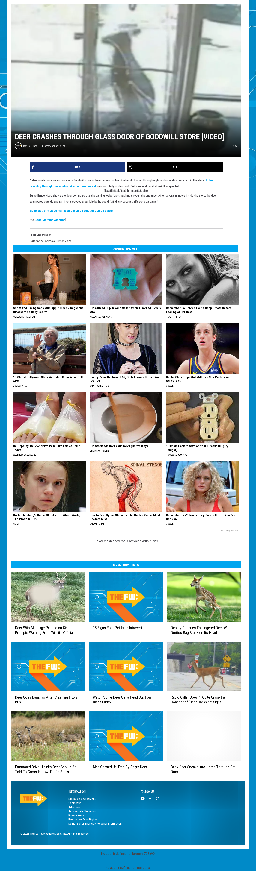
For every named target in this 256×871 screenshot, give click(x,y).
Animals (50, 240)
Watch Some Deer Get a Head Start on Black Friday (122, 699)
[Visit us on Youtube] (144, 798)
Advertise (74, 807)
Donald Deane (30, 146)
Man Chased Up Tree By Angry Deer (120, 767)
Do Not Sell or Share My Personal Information (95, 823)
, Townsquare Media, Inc (52, 833)
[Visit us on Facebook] (151, 798)
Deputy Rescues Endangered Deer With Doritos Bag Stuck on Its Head (201, 630)
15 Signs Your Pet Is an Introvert (117, 628)
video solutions (86, 211)
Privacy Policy (76, 815)
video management (62, 211)
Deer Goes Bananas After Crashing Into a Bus (46, 699)
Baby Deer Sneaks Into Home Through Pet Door (203, 769)
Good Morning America (50, 220)
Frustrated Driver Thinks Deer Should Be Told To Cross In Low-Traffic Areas (45, 769)
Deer (48, 234)
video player (105, 211)
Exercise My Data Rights (82, 819)
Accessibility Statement (82, 811)
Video (68, 240)
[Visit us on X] (159, 798)
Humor (60, 240)
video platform (39, 211)
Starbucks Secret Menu (82, 798)
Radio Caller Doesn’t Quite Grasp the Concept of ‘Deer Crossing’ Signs (198, 699)
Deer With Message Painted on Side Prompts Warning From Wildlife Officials (45, 630)
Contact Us (74, 803)
